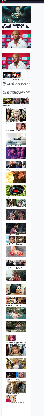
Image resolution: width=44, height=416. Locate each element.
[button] (16, 14)
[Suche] (41, 2)
